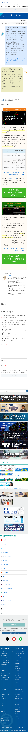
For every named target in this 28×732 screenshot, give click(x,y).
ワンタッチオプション (19, 718)
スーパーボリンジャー (5, 689)
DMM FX (5, 609)
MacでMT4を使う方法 (19, 698)
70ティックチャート (18, 675)
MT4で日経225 (17, 694)
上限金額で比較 (18, 713)
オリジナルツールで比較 (19, 691)
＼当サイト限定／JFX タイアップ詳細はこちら (14, 258)
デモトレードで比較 (4, 679)
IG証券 (4, 540)
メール (3, 365)
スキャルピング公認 (12, 178)
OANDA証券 (5, 580)
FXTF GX (5, 568)
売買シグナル (17, 679)
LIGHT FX (5, 548)
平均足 (2, 696)
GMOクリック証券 (7, 556)
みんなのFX (5, 544)
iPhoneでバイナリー (19, 707)
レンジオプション (18, 716)
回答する (14, 624)
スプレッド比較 (4, 666)
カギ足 (2, 705)
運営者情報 (20, 727)
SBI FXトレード (6, 584)
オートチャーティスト (19, 673)
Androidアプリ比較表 (5, 720)
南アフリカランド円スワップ (20, 660)
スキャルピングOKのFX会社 (6, 657)
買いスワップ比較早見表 (19, 651)
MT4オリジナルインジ (19, 700)
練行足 (2, 703)
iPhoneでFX (3, 711)
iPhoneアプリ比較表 (5, 718)
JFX (4, 576)
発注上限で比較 (4, 655)
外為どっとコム (6, 552)
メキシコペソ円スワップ (19, 657)
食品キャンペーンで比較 (5, 673)
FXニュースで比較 (4, 675)
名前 (3, 360)
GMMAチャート (4, 691)
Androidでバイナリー (19, 709)
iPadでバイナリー (18, 711)
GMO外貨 (5, 560)
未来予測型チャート (18, 668)
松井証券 (5, 592)
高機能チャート (18, 666)
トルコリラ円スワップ (19, 655)
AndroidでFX (3, 713)
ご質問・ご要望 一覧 (14, 633)
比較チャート (17, 682)
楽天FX (4, 596)
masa (9, 275)
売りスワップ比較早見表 (19, 653)
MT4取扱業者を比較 (18, 689)
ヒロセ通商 (5, 572)
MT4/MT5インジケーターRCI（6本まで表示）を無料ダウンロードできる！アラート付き (16, 60)
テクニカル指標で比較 (5, 662)
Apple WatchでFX (4, 716)
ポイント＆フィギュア (5, 694)
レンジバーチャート (4, 700)
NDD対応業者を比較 (5, 660)
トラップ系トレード (18, 670)
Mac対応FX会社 (4, 653)
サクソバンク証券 (7, 600)
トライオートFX (6, 613)
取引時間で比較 (4, 664)
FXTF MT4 (5, 564)
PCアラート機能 (18, 677)
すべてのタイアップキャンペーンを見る (14, 488)
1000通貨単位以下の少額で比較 (7, 651)
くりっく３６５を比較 (5, 677)
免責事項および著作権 (7, 727)
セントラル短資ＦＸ (7, 588)
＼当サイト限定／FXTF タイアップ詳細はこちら (14, 192)
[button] (27, 391)
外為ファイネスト (7, 604)
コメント (4, 344)
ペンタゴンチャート (4, 698)
